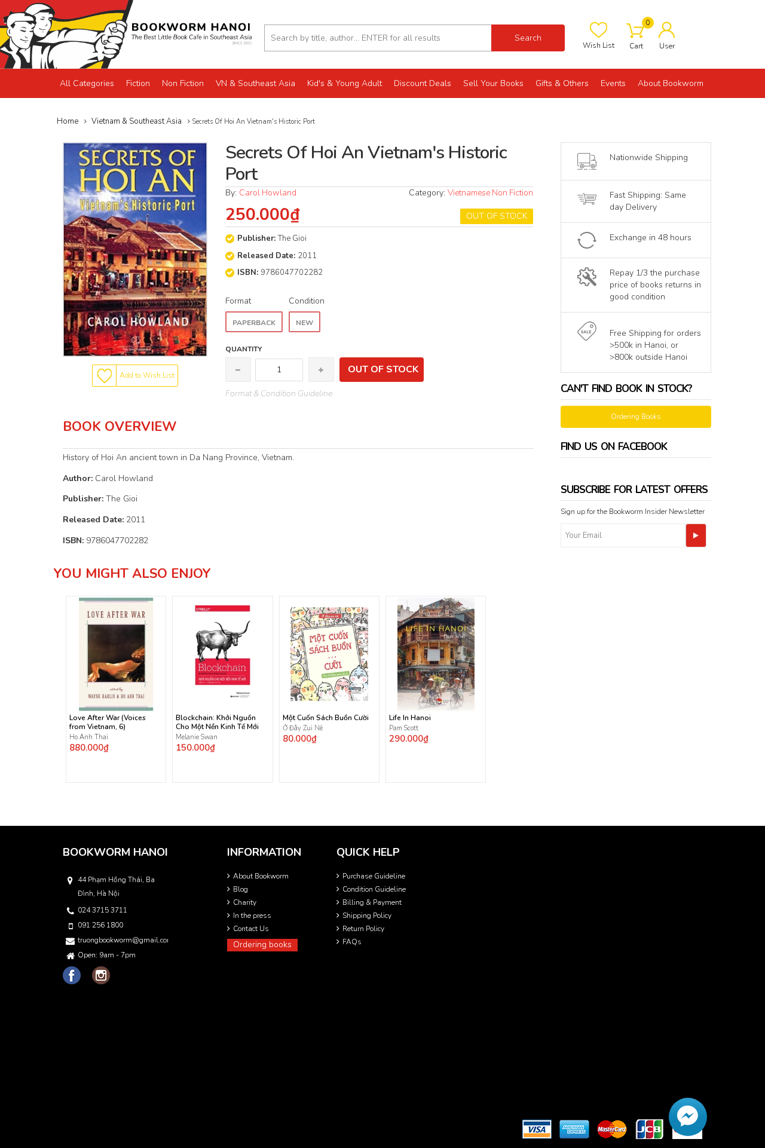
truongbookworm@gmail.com (122, 940)
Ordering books (262, 944)
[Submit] (696, 535)
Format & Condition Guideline (278, 393)
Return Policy (363, 928)
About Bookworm (261, 876)
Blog (240, 889)
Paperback (254, 322)
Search (528, 38)
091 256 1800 (100, 925)
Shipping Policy (366, 915)
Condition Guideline (374, 889)
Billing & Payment (372, 902)
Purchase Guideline (373, 876)
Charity (244, 902)
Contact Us (251, 928)
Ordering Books (636, 416)
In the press (252, 915)
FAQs (352, 942)
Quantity (243, 349)
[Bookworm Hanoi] (127, 33)
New (304, 322)
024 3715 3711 (102, 910)
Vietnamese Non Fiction (490, 192)
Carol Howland (267, 192)
